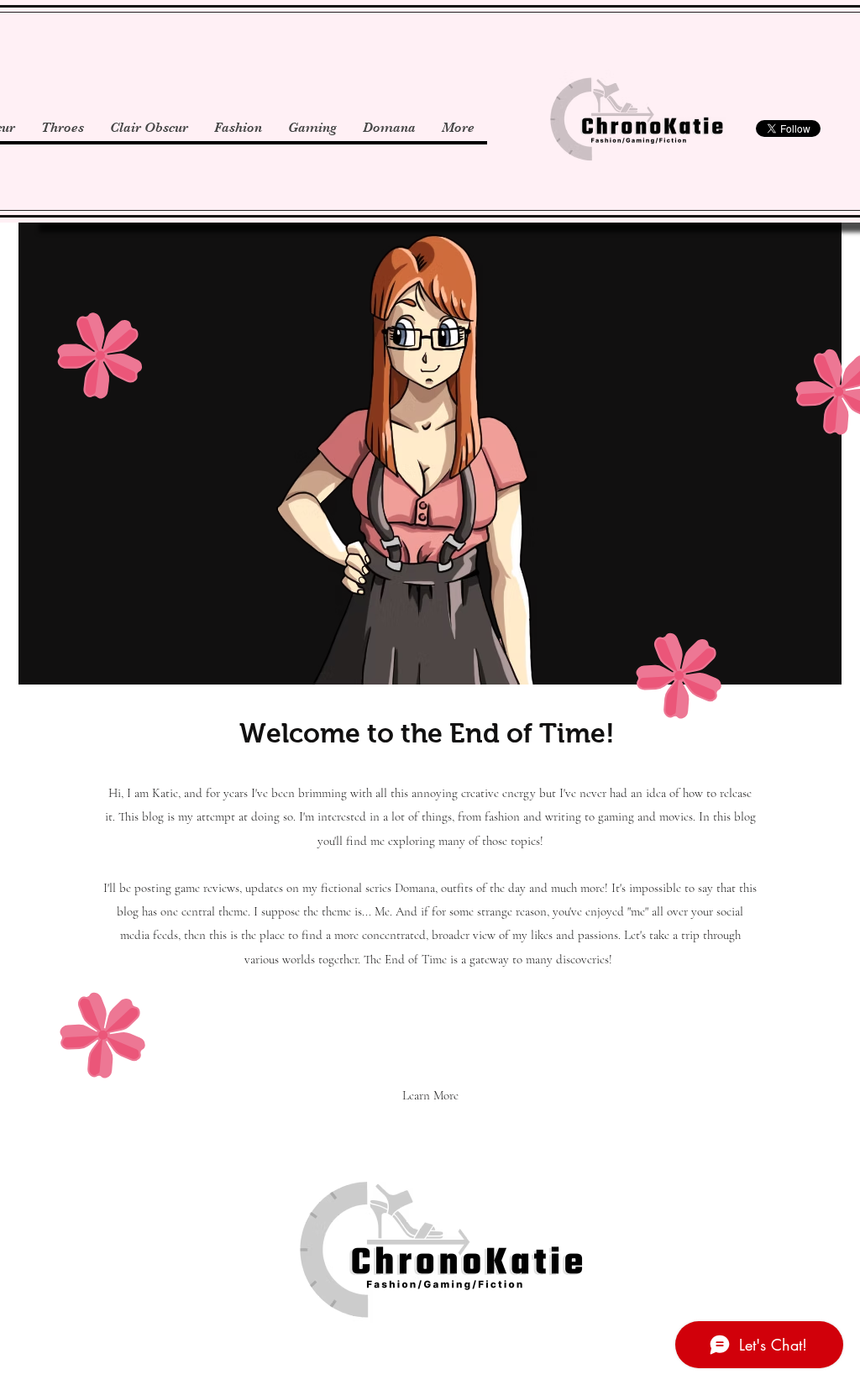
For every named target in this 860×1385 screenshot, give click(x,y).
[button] (430, 1095)
